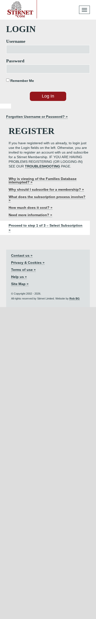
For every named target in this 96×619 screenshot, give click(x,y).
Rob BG (74, 298)
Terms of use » (23, 270)
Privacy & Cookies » (28, 263)
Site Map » (20, 284)
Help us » (19, 277)
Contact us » (21, 255)
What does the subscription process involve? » (47, 198)
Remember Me (21, 81)
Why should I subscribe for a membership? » (46, 189)
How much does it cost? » (30, 208)
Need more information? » (30, 215)
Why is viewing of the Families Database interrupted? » (43, 180)
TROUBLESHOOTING (42, 166)
